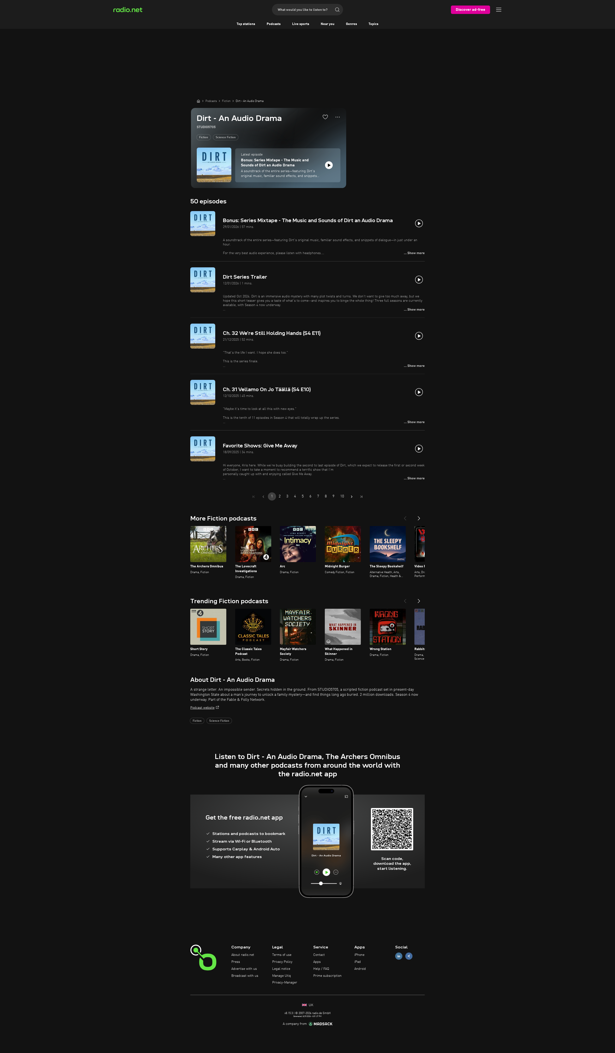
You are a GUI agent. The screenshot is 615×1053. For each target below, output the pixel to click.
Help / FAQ (321, 969)
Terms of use (281, 955)
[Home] (198, 101)
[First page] (254, 497)
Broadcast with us (244, 976)
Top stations (246, 24)
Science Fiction (226, 137)
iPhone (359, 955)
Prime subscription (327, 976)
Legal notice (281, 969)
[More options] (337, 117)
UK (310, 1005)
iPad (357, 962)
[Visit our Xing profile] (409, 956)
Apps (317, 962)
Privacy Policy (282, 962)
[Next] (419, 516)
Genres (351, 24)
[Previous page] (263, 497)
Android (360, 969)
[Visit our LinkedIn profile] (399, 956)
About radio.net (242, 955)
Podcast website (202, 707)
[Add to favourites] (325, 117)
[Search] (337, 10)
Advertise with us (244, 969)
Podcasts (274, 24)
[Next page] (352, 497)
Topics (373, 24)
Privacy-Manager (284, 982)
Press (235, 962)
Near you (327, 24)
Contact (319, 955)
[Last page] (361, 497)
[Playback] (329, 165)
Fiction (203, 137)
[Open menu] (499, 10)
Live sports (300, 24)
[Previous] (405, 516)
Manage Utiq (281, 976)
